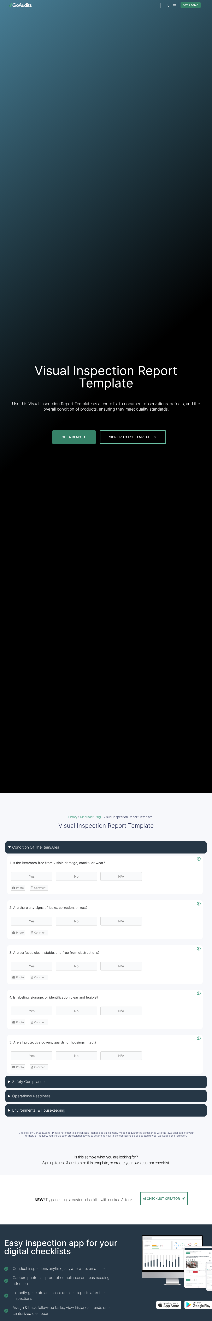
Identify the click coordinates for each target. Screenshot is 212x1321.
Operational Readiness (31, 1096)
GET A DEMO (190, 5)
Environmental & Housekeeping (38, 1110)
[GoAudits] (20, 5)
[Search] (167, 5)
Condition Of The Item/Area (35, 847)
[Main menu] (174, 5)
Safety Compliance (28, 1081)
